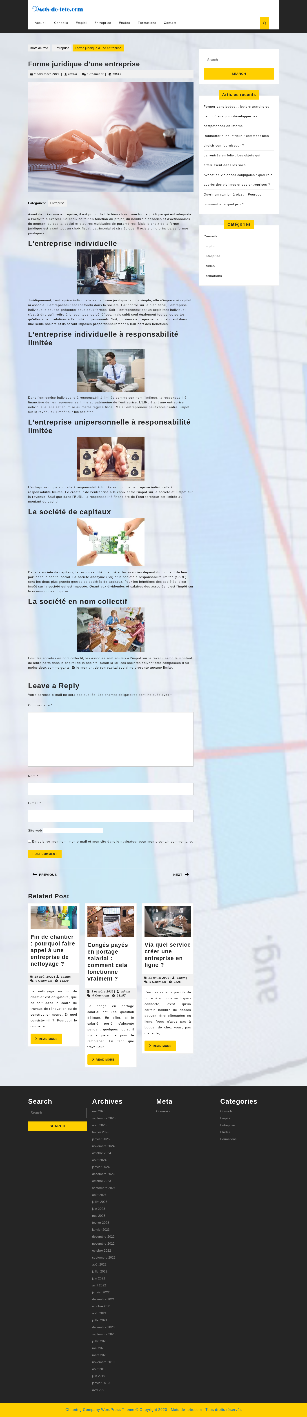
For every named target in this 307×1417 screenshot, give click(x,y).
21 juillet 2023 (159, 977)
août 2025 (99, 1125)
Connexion (163, 1111)
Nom (33, 776)
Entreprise (102, 22)
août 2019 (99, 1369)
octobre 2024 (101, 1153)
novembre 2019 (103, 1362)
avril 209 (98, 1390)
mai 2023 (98, 1215)
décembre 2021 (103, 1299)
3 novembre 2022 (47, 74)
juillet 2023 (99, 1201)
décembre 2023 (103, 1174)
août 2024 (99, 1160)
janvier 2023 (101, 1229)
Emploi (81, 22)
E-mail (34, 803)
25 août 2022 (44, 976)
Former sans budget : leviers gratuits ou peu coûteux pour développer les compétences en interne (236, 116)
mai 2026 (98, 1111)
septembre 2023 (104, 1188)
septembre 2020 (104, 1334)
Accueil (41, 22)
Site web (35, 830)
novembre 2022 (103, 1243)
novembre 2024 (103, 1146)
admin (72, 74)
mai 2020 (98, 1348)
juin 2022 (98, 1278)
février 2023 (100, 1222)
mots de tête (39, 48)
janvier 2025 (101, 1139)
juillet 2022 (99, 1271)
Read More (50, 1040)
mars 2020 (99, 1355)
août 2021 (99, 1313)
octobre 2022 (101, 1250)
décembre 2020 (103, 1327)
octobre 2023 (101, 1181)
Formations (147, 22)
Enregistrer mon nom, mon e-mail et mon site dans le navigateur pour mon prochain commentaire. (112, 841)
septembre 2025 (104, 1118)
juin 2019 (98, 1376)
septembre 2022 (104, 1257)
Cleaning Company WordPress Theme (99, 1410)
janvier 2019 (101, 1383)
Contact (170, 22)
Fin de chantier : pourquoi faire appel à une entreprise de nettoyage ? (53, 950)
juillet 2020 (99, 1341)
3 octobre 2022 (102, 991)
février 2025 (100, 1132)
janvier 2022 (101, 1292)
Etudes (124, 22)
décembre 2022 (103, 1236)
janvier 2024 (101, 1167)
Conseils (61, 22)
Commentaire (40, 705)
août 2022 (99, 1264)
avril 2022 (99, 1285)
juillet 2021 (99, 1320)
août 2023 (99, 1195)
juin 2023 (98, 1208)
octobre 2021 (101, 1306)
